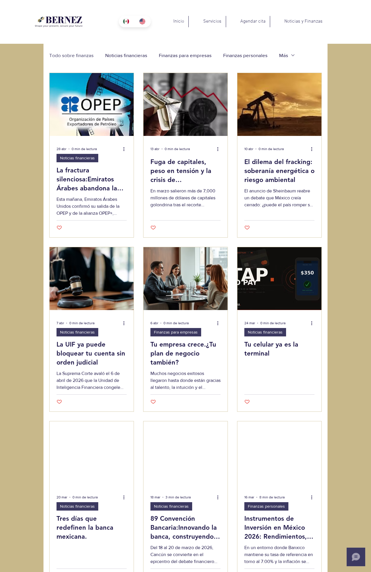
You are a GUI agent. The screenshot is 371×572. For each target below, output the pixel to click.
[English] (143, 21)
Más (283, 55)
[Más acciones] (125, 148)
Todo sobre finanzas (71, 55)
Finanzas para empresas (185, 55)
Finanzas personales (245, 55)
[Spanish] (127, 21)
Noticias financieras (126, 55)
